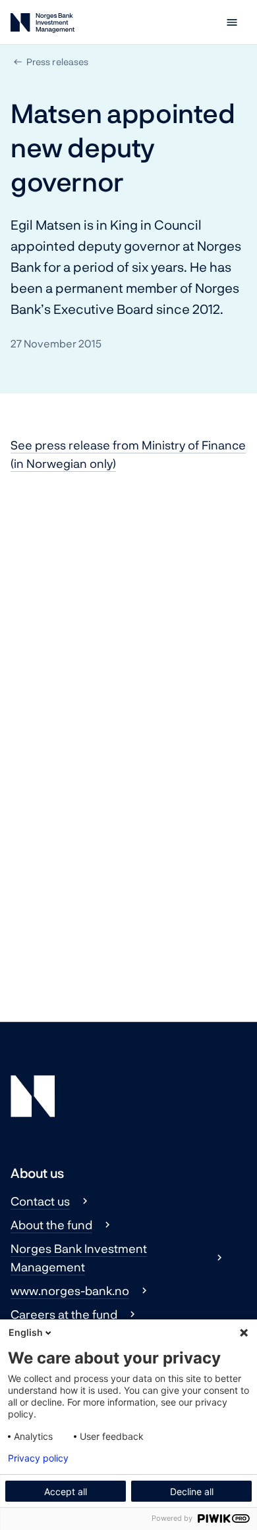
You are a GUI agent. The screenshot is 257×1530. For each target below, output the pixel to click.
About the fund (51, 1224)
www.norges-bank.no (70, 1290)
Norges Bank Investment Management (79, 1257)
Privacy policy (38, 1458)
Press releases (57, 61)
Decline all (192, 1491)
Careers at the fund (64, 1314)
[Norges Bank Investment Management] (42, 25)
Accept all (65, 1491)
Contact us (40, 1201)
